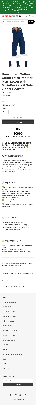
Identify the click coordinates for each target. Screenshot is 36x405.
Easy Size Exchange (10, 330)
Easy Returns (7, 326)
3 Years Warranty (9, 335)
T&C (4, 364)
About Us (6, 368)
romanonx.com (20, 399)
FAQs (5, 349)
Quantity (4, 108)
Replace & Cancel (9, 340)
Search (31, 21)
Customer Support (9, 302)
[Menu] (33, 16)
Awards (5, 345)
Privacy (5, 359)
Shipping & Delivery (9, 316)
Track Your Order (9, 311)
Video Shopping (8, 321)
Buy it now (18, 122)
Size (3, 102)
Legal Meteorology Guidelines (13, 354)
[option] (10, 64)
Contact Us (7, 307)
